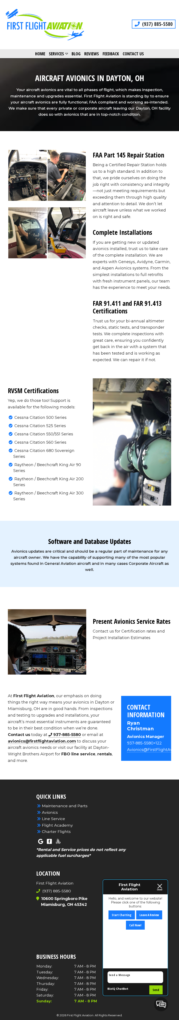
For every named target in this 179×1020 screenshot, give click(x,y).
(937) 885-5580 (157, 23)
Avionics (50, 812)
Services (56, 54)
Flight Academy (57, 825)
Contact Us (133, 54)
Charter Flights (56, 831)
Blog (76, 54)
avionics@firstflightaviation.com (42, 741)
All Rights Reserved (108, 1015)
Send (156, 990)
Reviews (91, 54)
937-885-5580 (67, 734)
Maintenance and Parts (65, 805)
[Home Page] (44, 24)
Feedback (111, 54)
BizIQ (111, 988)
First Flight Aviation (33, 696)
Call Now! (135, 925)
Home (40, 54)
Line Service (53, 818)
